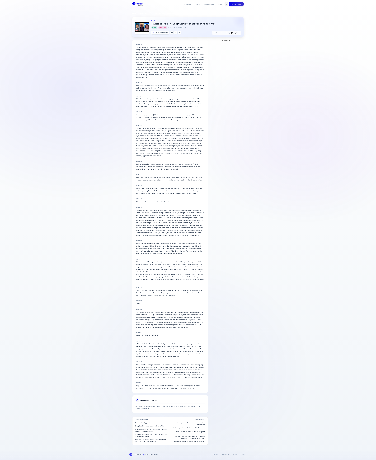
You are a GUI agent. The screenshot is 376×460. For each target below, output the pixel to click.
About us (219, 4)
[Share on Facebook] (172, 32)
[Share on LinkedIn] (179, 32)
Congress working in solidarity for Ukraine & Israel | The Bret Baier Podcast (151, 435)
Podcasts (197, 4)
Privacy (235, 454)
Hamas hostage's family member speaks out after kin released (189, 423)
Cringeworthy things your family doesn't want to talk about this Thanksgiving (151, 430)
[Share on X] (176, 32)
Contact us (225, 454)
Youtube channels (208, 4)
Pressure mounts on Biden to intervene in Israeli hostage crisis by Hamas (190, 432)
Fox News (154, 13)
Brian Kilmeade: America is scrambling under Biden (189, 441)
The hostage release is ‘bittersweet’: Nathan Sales (189, 428)
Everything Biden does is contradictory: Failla (149, 426)
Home (134, 13)
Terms (243, 454)
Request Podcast (236, 4)
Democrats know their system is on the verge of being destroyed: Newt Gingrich (150, 440)
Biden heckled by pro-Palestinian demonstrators (150, 423)
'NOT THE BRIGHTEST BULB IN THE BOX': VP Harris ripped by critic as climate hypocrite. (190, 437)
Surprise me (187, 4)
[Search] (226, 4)
